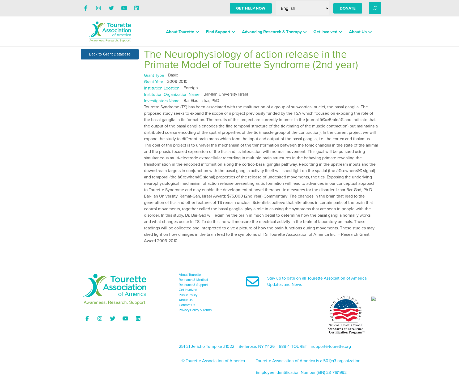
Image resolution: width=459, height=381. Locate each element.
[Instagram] (98, 8)
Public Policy (188, 295)
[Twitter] (111, 8)
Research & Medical (193, 280)
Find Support (218, 32)
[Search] (375, 8)
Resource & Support (193, 285)
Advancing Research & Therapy (272, 32)
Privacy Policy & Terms (195, 310)
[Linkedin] (136, 8)
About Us (358, 32)
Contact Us (187, 305)
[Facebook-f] (85, 8)
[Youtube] (124, 8)
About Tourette (180, 32)
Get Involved (325, 32)
